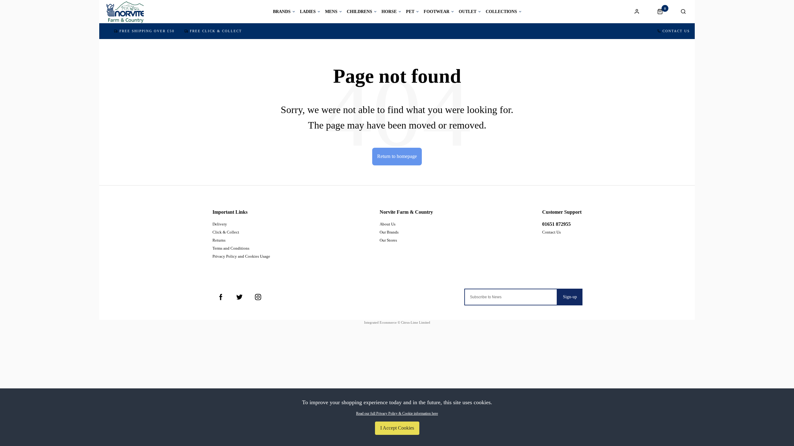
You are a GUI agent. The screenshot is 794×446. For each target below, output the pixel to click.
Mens (331, 12)
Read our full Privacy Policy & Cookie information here (397, 413)
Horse (389, 12)
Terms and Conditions (230, 248)
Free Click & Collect (216, 31)
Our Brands (389, 232)
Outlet (467, 12)
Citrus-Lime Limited (415, 322)
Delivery (219, 224)
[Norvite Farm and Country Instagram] (258, 297)
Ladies (308, 12)
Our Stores (388, 240)
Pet (410, 12)
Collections (501, 12)
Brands (282, 12)
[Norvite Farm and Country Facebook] (221, 297)
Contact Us (676, 31)
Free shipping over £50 (147, 31)
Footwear (436, 12)
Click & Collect (225, 232)
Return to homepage (397, 156)
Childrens (359, 12)
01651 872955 (556, 224)
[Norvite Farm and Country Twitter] (239, 297)
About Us (387, 224)
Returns (218, 240)
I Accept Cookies (397, 428)
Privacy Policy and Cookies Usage (241, 256)
